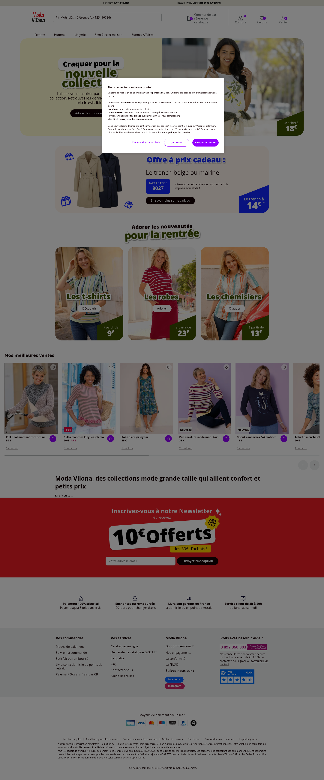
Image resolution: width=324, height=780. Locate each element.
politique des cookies (179, 132)
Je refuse (177, 142)
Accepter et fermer (205, 142)
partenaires (158, 92)
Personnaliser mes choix (146, 142)
